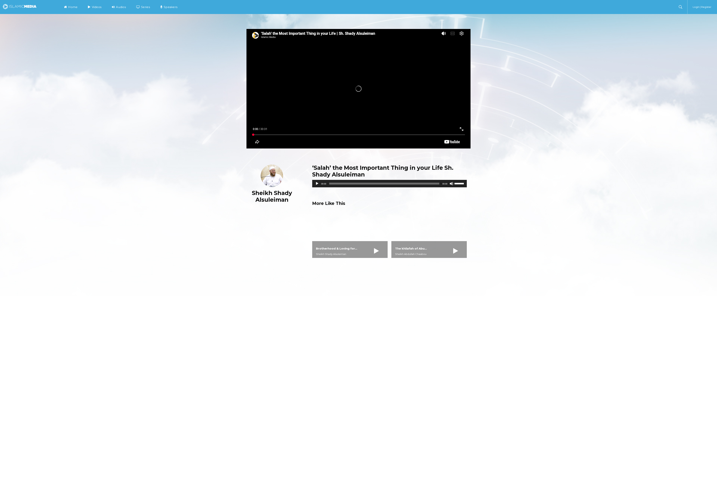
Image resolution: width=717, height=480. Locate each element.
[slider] (459, 183)
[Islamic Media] (19, 6)
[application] (389, 183)
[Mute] (451, 183)
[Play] (317, 183)
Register (706, 6)
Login (696, 6)
